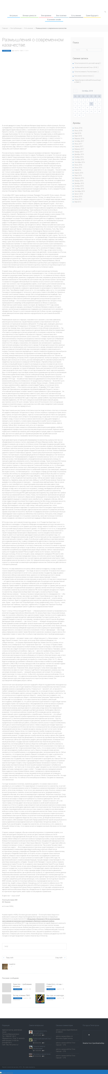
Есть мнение (76, 16)
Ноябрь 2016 (79, 157)
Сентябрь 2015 (79, 191)
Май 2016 (77, 170)
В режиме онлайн (54, 20)
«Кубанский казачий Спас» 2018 (85, 67)
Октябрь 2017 (79, 141)
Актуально (14, 16)
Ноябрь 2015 (79, 186)
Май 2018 (77, 133)
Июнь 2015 (78, 199)
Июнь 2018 (78, 130)
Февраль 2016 (79, 178)
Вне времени (46, 16)
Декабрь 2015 (79, 183)
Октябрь (87, 91)
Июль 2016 (78, 165)
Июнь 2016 (78, 167)
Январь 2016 (78, 181)
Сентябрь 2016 (79, 162)
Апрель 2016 (78, 173)
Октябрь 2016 (79, 159)
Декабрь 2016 (79, 154)
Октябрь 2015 (79, 188)
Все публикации (16, 28)
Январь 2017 (78, 152)
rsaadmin (16, 50)
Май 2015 (77, 202)
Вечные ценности (29, 16)
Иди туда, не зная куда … (56, 995)
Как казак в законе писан (83, 76)
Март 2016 (78, 175)
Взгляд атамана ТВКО (21, 995)
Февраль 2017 (79, 149)
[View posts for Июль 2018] (75, 91)
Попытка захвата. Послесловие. (85, 71)
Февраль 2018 (79, 138)
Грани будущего (92, 16)
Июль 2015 (78, 196)
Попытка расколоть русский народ (86, 63)
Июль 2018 (78, 128)
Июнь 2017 (78, 144)
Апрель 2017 (78, 146)
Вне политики (61, 16)
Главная (5, 28)
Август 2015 (78, 194)
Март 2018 (78, 136)
